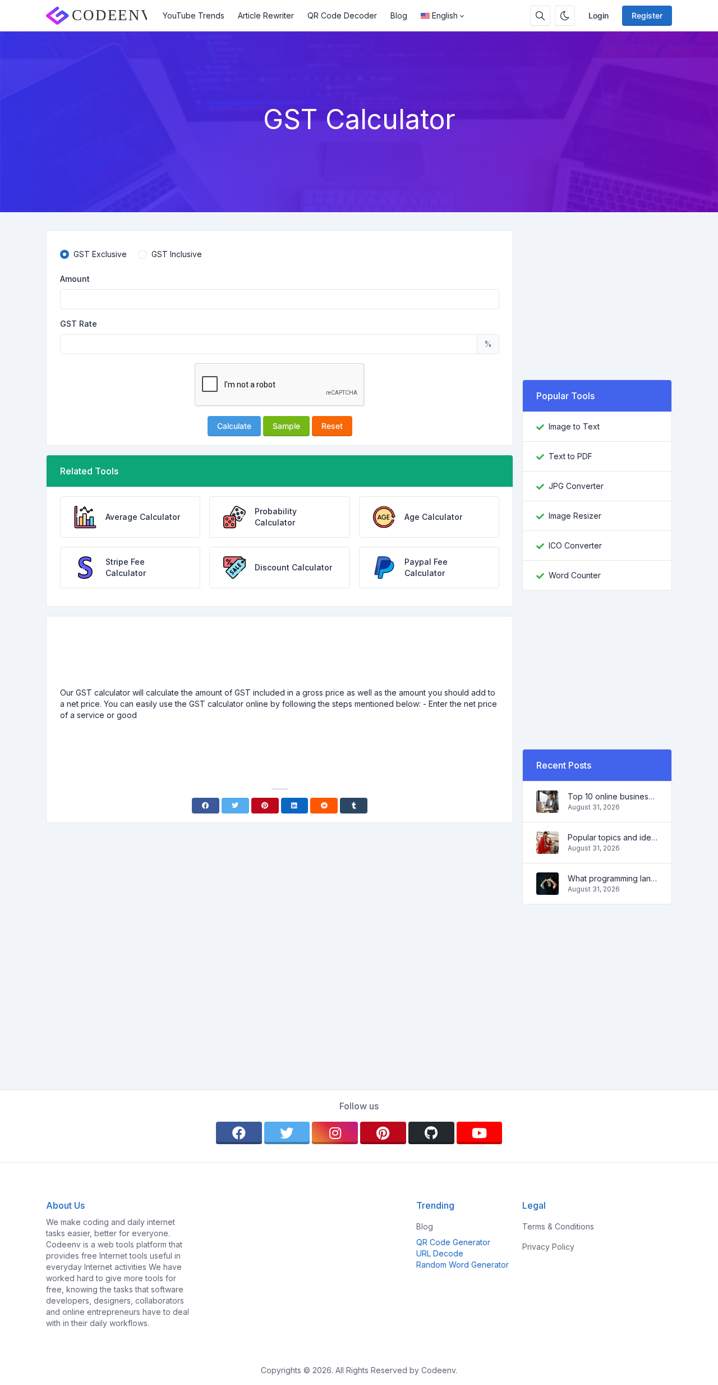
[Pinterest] (265, 805)
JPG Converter (576, 486)
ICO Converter (575, 545)
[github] (431, 1133)
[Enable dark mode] (565, 16)
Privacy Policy (548, 1246)
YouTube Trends (193, 15)
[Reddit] (324, 805)
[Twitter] (235, 805)
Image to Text (574, 426)
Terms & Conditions (558, 1226)
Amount (75, 279)
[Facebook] (205, 805)
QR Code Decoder (342, 15)
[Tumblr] (353, 805)
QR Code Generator (453, 1242)
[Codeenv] (101, 15)
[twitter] (287, 1133)
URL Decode (439, 1253)
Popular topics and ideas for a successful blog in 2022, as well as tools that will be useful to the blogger (613, 837)
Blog (398, 15)
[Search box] (540, 16)
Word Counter (575, 575)
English (445, 15)
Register (647, 15)
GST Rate (78, 323)
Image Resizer (575, 515)
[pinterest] (383, 1133)
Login (598, 15)
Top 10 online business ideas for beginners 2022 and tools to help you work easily (613, 796)
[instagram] (335, 1133)
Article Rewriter (266, 15)
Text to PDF (570, 456)
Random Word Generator (462, 1264)
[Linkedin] (295, 805)
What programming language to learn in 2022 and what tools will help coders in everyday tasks (613, 878)
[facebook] (239, 1133)
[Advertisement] (280, 656)
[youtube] (480, 1133)
